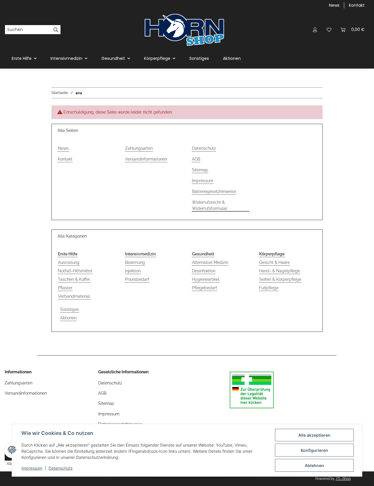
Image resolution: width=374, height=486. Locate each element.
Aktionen (68, 318)
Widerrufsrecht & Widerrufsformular (209, 205)
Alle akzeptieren (314, 435)
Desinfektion (203, 271)
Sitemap (200, 170)
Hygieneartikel (205, 279)
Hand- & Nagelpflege (279, 271)
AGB (196, 159)
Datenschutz (61, 468)
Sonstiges (69, 309)
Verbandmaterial (74, 296)
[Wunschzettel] (329, 30)
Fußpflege (268, 287)
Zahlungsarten (139, 148)
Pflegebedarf (204, 287)
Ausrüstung (68, 262)
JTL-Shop (343, 479)
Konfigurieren (314, 450)
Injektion (133, 271)
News (334, 5)
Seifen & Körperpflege (280, 279)
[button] (315, 30)
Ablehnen (314, 465)
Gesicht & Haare (274, 262)
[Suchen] (56, 30)
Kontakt (357, 5)
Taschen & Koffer (74, 279)
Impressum (31, 468)
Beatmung (135, 262)
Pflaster (65, 287)
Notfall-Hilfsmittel (75, 271)
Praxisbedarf (137, 279)
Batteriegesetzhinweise (214, 191)
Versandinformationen (146, 159)
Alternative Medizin (210, 262)
